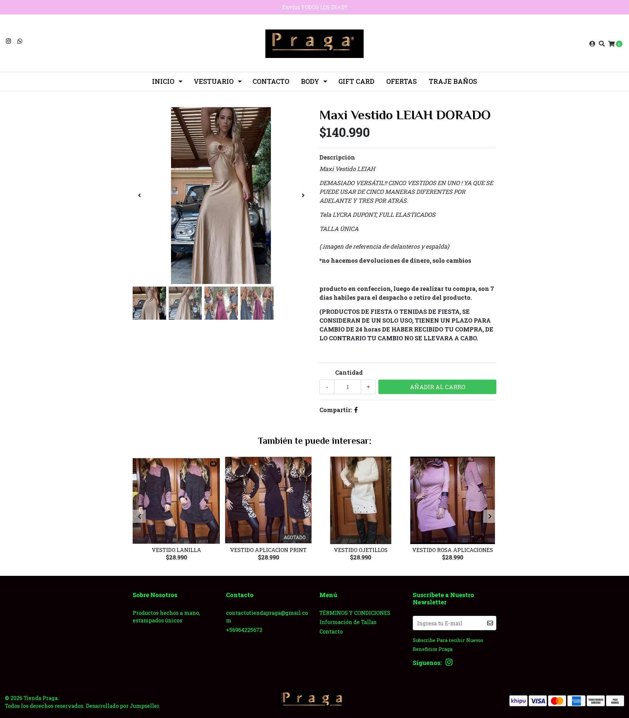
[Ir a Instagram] (8, 41)
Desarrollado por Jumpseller (122, 705)
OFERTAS (401, 81)
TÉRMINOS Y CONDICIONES (354, 612)
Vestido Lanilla (176, 549)
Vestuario (214, 81)
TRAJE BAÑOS (453, 81)
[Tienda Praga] (314, 43)
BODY (310, 81)
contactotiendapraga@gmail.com (267, 616)
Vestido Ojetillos (361, 549)
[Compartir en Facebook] (355, 410)
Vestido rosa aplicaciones (452, 549)
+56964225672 (244, 629)
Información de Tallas (347, 621)
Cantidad (349, 372)
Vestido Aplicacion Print (268, 549)
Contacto (271, 81)
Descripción (337, 157)
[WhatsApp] (20, 41)
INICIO (163, 81)
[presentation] (139, 195)
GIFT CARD (356, 81)
